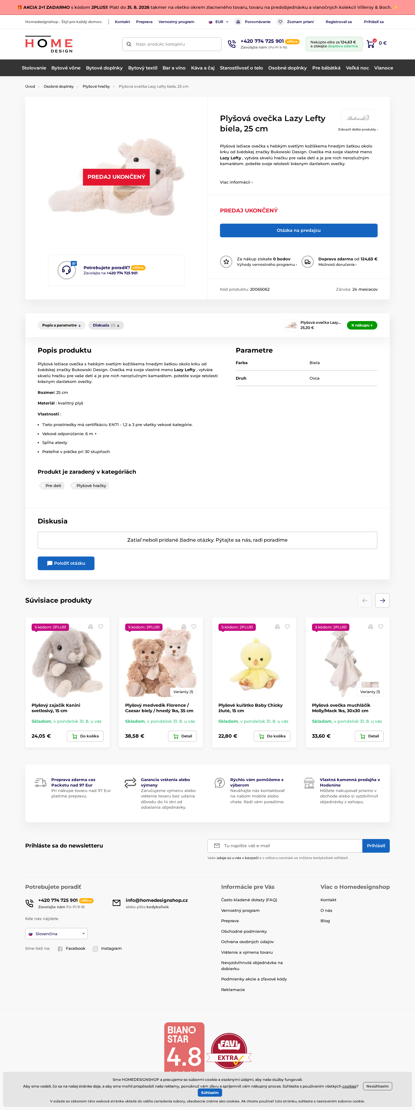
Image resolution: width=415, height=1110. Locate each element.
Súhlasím (210, 1092)
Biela (315, 362)
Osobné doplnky (59, 86)
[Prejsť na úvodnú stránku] (48, 44)
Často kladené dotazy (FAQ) (249, 899)
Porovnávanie (257, 21)
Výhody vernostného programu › (267, 264)
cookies (349, 1086)
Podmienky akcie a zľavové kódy (254, 978)
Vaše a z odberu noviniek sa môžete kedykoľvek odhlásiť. (278, 858)
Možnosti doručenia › (337, 264)
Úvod (30, 86)
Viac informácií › (236, 182)
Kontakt (122, 21)
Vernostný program (176, 21)
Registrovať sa (339, 21)
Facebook (75, 948)
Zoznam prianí (300, 21)
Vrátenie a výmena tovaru (247, 952)
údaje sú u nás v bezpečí (238, 858)
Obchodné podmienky (244, 931)
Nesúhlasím (377, 1086)
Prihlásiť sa (374, 21)
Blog (325, 920)
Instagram (111, 948)
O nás (326, 910)
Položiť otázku (69, 563)
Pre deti (53, 485)
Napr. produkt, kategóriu (160, 44)
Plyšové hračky (96, 86)
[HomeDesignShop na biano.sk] (184, 1051)
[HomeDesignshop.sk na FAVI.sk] (229, 1051)
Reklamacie (233, 989)
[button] (382, 600)
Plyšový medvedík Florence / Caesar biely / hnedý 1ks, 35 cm (159, 707)
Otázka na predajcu (299, 230)
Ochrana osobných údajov (247, 941)
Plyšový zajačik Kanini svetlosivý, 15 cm (56, 707)
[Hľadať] (129, 44)
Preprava (144, 21)
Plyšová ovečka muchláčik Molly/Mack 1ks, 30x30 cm (341, 707)
